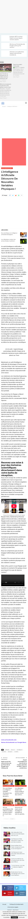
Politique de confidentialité (16, 904)
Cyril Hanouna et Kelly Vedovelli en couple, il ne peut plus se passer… (17, 840)
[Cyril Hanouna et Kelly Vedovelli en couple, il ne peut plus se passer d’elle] (7, 840)
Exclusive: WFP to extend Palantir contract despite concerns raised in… (16, 38)
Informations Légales (13, 907)
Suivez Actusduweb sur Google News (13, 742)
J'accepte (14, 917)
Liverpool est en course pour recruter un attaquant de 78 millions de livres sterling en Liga (5, 75)
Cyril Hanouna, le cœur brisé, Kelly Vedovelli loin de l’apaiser (17, 854)
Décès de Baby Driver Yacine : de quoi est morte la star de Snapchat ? (17, 847)
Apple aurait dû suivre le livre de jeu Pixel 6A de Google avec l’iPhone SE (6, 765)
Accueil (4, 904)
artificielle (7, 749)
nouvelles (4, 751)
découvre (13, 749)
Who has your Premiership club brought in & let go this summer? (17, 46)
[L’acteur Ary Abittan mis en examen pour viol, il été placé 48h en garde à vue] (7, 860)
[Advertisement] (14, 16)
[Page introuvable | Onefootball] (19, 71)
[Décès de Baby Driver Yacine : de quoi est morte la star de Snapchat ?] (7, 847)
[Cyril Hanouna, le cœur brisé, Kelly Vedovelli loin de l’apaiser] (7, 853)
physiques (10, 751)
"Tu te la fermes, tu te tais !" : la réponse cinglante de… (17, 867)
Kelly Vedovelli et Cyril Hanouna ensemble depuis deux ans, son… (17, 834)
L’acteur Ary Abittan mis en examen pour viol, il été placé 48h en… (17, 860)
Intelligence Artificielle (7, 168)
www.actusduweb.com (8, 740)
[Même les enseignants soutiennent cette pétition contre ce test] (6, 91)
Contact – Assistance (12, 910)
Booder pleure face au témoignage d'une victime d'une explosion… (17, 873)
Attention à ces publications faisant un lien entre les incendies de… (17, 53)
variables (16, 751)
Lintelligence (19, 749)
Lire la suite (21, 917)
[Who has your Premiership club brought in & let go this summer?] (5, 45)
